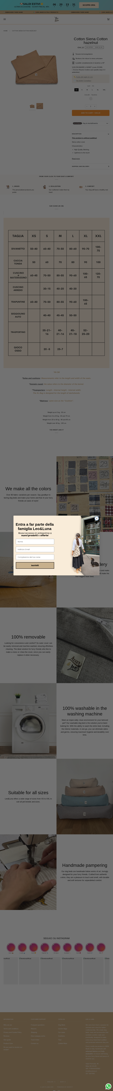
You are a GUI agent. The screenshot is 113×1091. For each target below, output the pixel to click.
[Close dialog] (97, 518)
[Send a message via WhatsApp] (108, 1086)
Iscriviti (35, 565)
